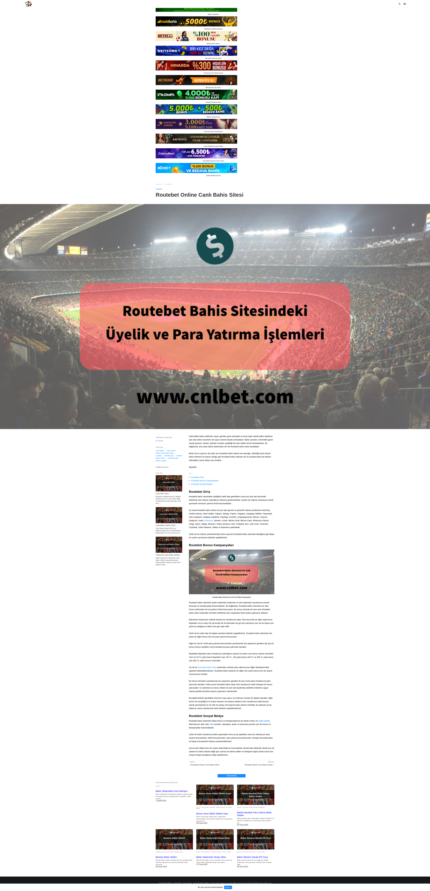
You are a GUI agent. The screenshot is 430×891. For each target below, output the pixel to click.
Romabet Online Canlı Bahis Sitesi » (259, 765)
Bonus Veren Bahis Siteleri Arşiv (212, 813)
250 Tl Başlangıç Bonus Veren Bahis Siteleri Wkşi (214, 808)
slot (212, 724)
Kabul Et (228, 887)
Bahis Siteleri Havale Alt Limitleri (251, 852)
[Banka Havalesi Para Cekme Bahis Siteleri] (255, 795)
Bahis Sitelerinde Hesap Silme (211, 857)
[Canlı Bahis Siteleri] (28, 4)
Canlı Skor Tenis (162, 494)
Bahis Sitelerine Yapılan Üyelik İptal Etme (213, 852)
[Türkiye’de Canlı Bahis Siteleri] (169, 545)
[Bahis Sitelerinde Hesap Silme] (215, 839)
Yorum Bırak (231, 776)
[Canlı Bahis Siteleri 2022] (169, 515)
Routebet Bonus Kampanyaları (205, 481)
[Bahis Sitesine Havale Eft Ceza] (255, 839)
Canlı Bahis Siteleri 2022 (165, 525)
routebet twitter (173, 458)
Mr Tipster (159, 441)
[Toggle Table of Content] (190, 474)
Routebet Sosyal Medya (202, 484)
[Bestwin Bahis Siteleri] (174, 839)
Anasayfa (159, 184)
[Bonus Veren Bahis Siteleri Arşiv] (215, 795)
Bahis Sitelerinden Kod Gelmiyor (172, 791)
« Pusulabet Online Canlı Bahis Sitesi (204, 765)
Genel (158, 786)
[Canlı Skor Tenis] (169, 483)
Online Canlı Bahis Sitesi (165, 453)
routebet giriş (169, 456)
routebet (168, 184)
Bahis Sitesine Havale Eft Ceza (252, 857)
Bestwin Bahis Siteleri (166, 857)
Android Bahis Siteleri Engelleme (169, 852)
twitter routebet (161, 461)
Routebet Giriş (197, 477)
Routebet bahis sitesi (207, 667)
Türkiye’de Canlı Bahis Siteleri (168, 555)
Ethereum (208, 520)
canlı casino (264, 721)
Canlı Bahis (160, 451)
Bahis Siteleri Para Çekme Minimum (250, 807)
